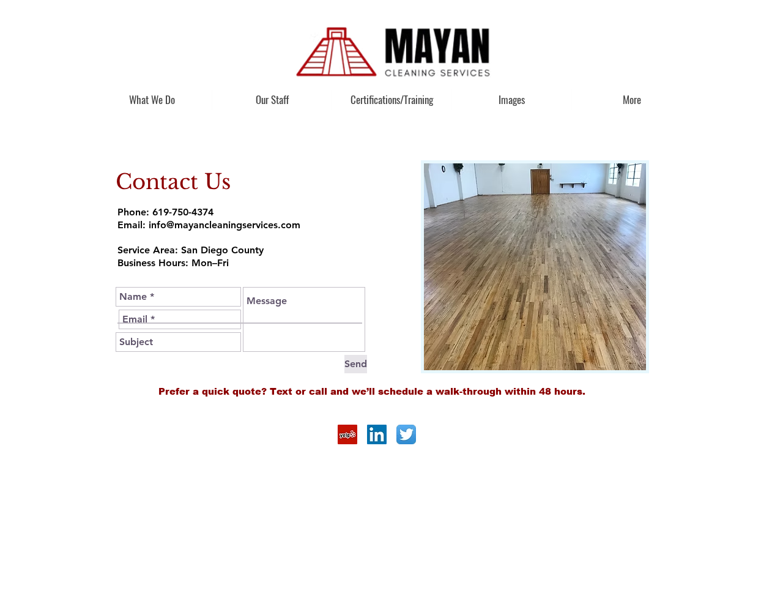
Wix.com (140, 442)
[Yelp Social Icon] (347, 434)
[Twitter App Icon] (406, 434)
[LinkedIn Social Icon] (377, 434)
